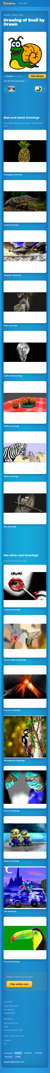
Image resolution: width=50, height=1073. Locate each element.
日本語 (18, 1057)
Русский (8, 1057)
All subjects (9, 1009)
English (18, 1053)
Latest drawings (11, 1006)
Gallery (15, 15)
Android (7, 1040)
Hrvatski (38, 1053)
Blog (6, 1027)
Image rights (9, 1013)
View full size (37, 76)
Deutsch (28, 1053)
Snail (21, 15)
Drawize (7, 15)
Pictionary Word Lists (13, 1030)
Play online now (19, 984)
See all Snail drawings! (14, 81)
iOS (5, 1044)
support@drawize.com (14, 1062)
